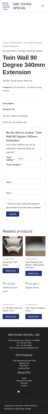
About (24, 378)
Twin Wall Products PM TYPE (24, 361)
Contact (24, 386)
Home (5, 43)
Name (9, 182)
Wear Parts (24, 366)
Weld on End (24, 363)
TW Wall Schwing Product (30, 51)
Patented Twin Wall (24, 381)
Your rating (10, 158)
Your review (14, 164)
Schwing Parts (16, 43)
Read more (11, 270)
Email (9, 193)
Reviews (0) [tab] (9, 109)
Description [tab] (8, 103)
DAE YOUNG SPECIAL (22, 6)
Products (24, 383)
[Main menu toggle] (42, 6)
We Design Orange (23, 409)
